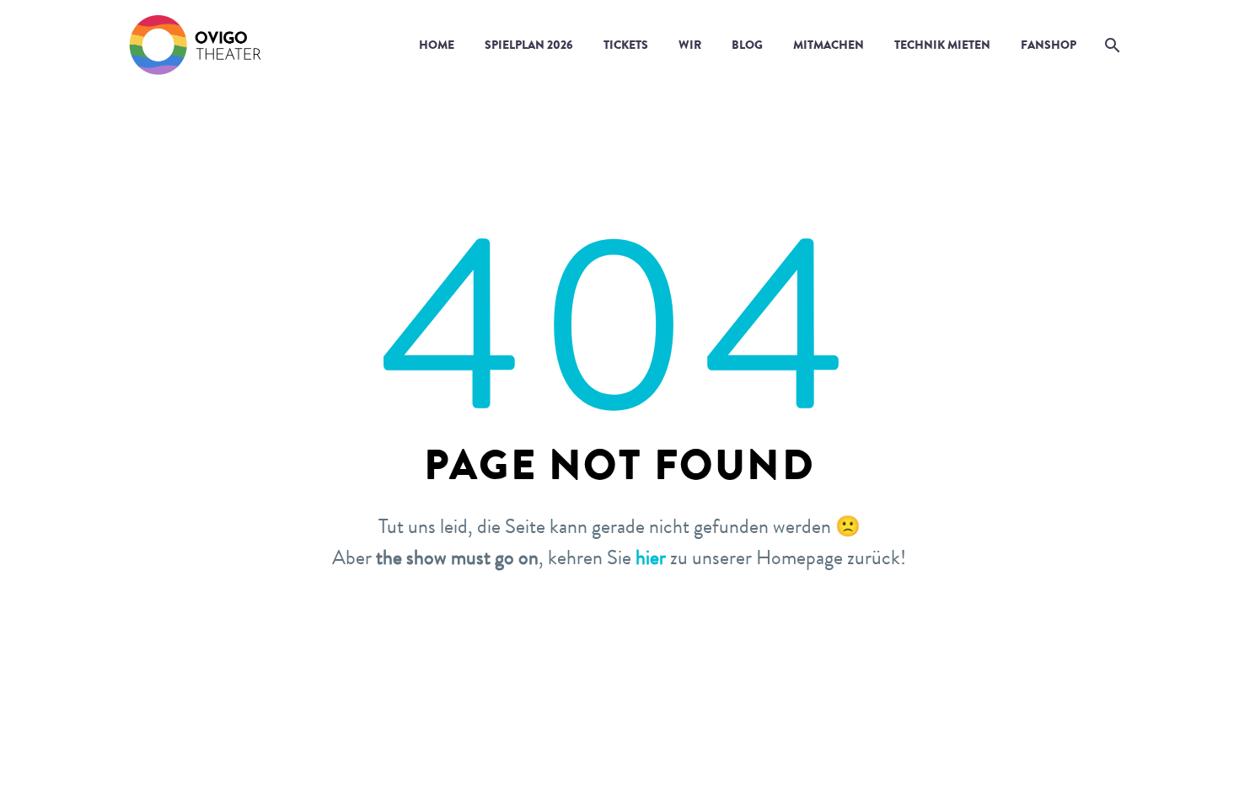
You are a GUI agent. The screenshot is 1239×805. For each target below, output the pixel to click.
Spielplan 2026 (529, 44)
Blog (747, 44)
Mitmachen (828, 44)
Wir (689, 44)
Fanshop (1048, 44)
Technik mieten (942, 44)
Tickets (625, 44)
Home (436, 44)
